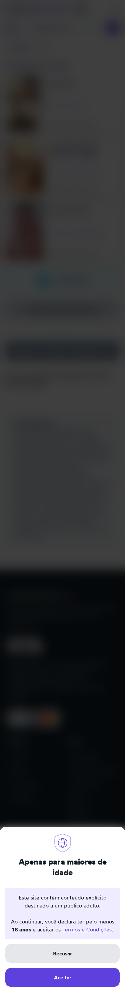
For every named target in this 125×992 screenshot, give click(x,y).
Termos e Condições (87, 929)
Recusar (62, 953)
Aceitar (62, 977)
